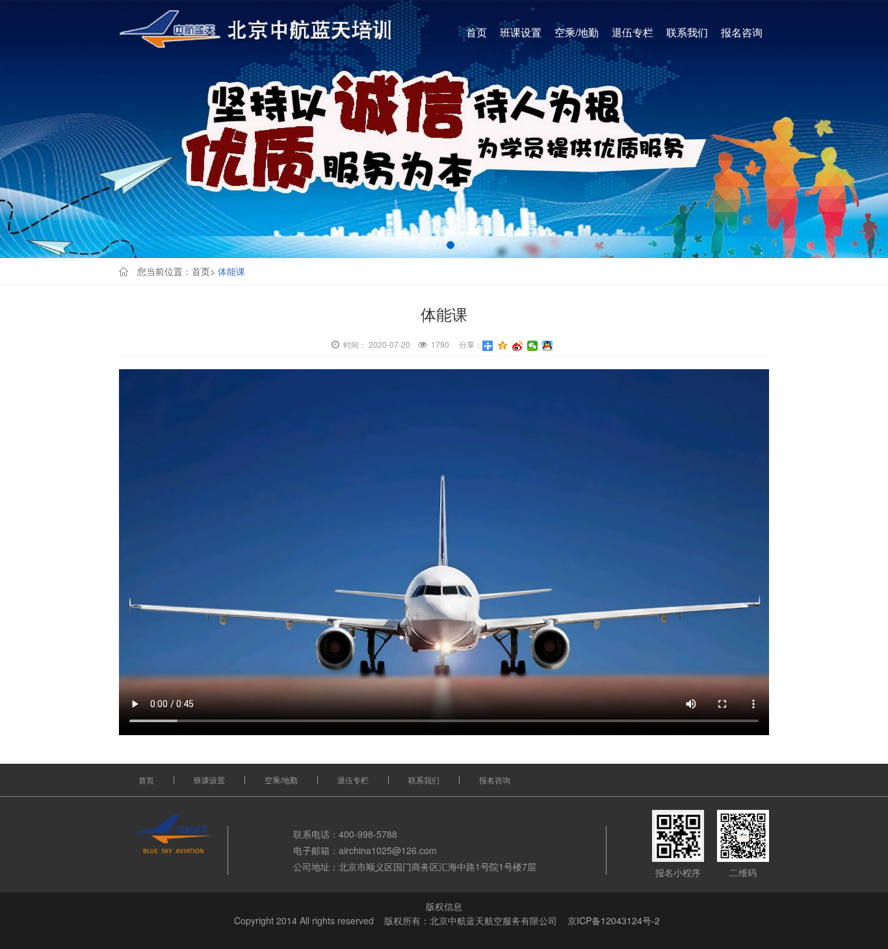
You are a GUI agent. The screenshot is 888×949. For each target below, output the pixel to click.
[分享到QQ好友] (547, 346)
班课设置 (521, 32)
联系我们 (687, 32)
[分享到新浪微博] (517, 346)
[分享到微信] (532, 346)
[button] (424, 245)
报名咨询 (742, 32)
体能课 (231, 271)
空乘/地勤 (577, 32)
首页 (476, 32)
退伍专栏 (632, 32)
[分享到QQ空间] (502, 346)
